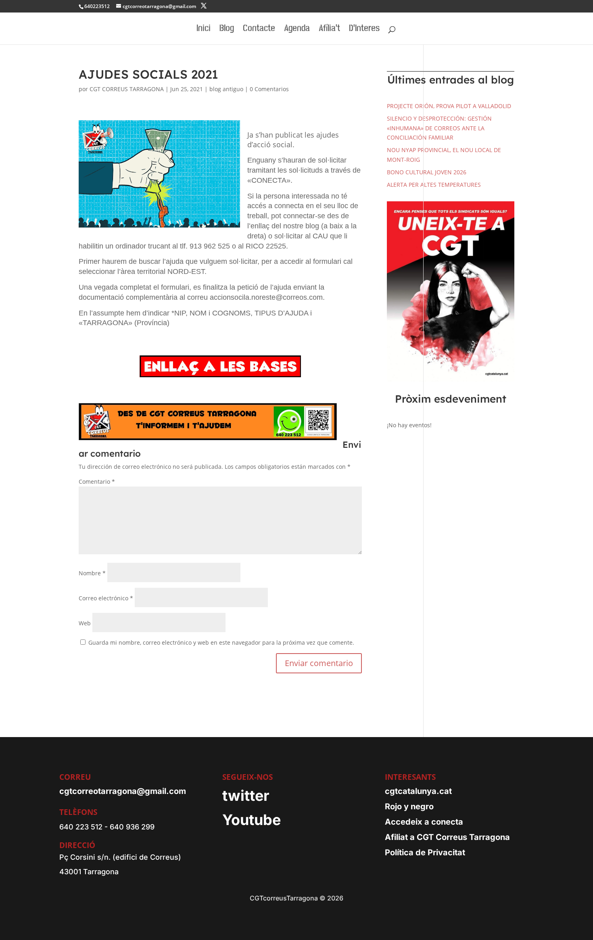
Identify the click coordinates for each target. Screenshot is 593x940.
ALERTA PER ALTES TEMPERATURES (434, 184)
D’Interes (364, 29)
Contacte (259, 29)
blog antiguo (226, 89)
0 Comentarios (269, 89)
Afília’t (329, 29)
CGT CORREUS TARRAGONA (127, 89)
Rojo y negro (409, 806)
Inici (203, 29)
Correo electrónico (106, 598)
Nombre (92, 573)
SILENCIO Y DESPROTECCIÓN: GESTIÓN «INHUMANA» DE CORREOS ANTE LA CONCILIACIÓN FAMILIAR (439, 128)
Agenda (297, 29)
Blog (226, 29)
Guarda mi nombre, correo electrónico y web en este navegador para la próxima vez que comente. (221, 642)
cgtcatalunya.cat (418, 791)
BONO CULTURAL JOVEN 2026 (426, 172)
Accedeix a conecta (424, 822)
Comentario (97, 481)
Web (85, 623)
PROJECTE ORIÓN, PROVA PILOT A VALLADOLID (449, 106)
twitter (245, 795)
